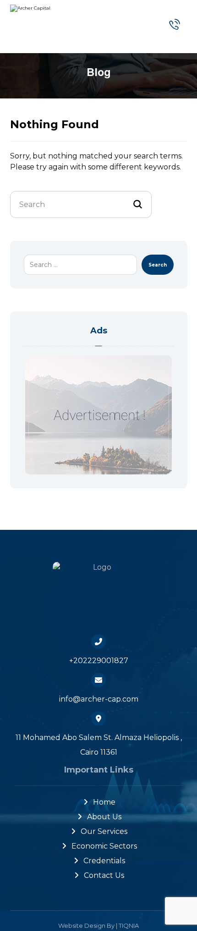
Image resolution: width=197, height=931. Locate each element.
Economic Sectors (104, 846)
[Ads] (99, 414)
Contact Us (104, 875)
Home (104, 802)
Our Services (104, 831)
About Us (104, 816)
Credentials (104, 860)
